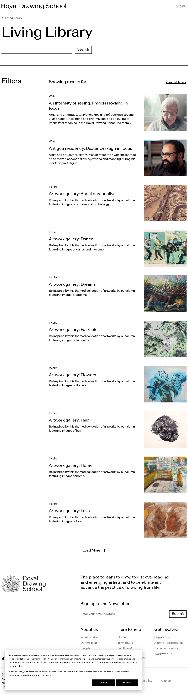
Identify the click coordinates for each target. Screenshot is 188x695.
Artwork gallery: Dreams (72, 285)
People (85, 648)
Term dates (125, 643)
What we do (88, 637)
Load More (91, 550)
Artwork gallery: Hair (69, 420)
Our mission (88, 643)
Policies (165, 681)
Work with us (163, 654)
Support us (162, 637)
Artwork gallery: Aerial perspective (82, 194)
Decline (127, 683)
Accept (103, 683)
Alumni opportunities (168, 643)
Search (83, 49)
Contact (123, 637)
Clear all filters (176, 82)
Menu (181, 6)
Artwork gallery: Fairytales (74, 330)
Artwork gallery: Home (71, 466)
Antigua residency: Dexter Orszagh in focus (90, 149)
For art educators (166, 648)
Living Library (13, 18)
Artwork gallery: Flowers (72, 375)
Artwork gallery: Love (69, 511)
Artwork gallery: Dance (71, 239)
